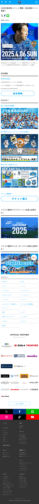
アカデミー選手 (23, 480)
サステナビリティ (6, 482)
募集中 (4, 325)
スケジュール (5, 454)
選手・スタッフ (6, 452)
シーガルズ (24, 316)
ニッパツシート (23, 441)
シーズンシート (25, 295)
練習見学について (6, 456)
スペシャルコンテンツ (24, 468)
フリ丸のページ (6, 478)
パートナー (5, 299)
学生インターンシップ (7, 494)
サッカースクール (23, 485)
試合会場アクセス (23, 454)
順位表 (21, 427)
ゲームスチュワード (7, 492)
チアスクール (22, 487)
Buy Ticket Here (23, 443)
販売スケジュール (23, 439)
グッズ (23, 286)
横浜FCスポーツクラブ (7, 483)
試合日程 (21, 425)
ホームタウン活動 (6, 487)
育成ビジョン (22, 476)
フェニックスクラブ (24, 483)
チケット (5, 3)
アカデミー (5, 321)
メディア (23, 299)
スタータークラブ (7, 295)
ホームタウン (5, 432)
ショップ (1, 3)
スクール (23, 321)
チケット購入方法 (23, 437)
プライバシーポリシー (19, 498)
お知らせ (4, 281)
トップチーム (5, 290)
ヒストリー (5, 480)
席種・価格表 (22, 435)
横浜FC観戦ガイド (23, 452)
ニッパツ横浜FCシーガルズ (8, 485)
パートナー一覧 (6, 489)
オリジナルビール (23, 470)
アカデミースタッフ (24, 482)
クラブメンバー (25, 290)
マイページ (10, 3)
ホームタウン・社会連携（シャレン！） (10, 305)
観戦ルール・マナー (24, 456)
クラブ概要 (5, 476)
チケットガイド (23, 434)
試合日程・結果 (23, 478)
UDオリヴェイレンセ (7, 316)
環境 (3, 312)
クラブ (23, 312)
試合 (22, 281)
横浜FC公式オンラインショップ (26, 462)
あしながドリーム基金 (7, 491)
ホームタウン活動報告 (27, 304)
